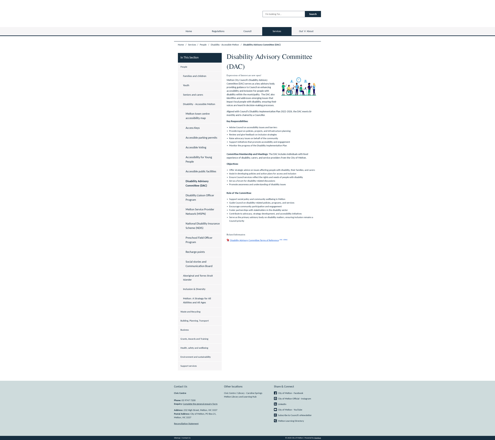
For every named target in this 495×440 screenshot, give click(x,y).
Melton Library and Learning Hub (240, 397)
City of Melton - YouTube (290, 410)
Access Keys (193, 128)
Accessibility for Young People (199, 159)
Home (181, 45)
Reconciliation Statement (186, 423)
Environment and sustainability (195, 357)
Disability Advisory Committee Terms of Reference (259, 240)
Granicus (317, 438)
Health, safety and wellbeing (194, 348)
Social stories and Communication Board (199, 264)
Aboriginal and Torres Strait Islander (198, 277)
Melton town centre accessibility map (198, 116)
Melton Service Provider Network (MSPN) (200, 211)
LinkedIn (282, 404)
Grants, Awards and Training (194, 339)
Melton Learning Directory (291, 421)
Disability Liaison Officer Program (200, 197)
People (203, 45)
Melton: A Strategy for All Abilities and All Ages (197, 300)
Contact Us (186, 438)
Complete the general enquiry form (200, 404)
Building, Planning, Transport (194, 321)
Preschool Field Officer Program (199, 240)
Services (277, 31)
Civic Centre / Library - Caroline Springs (243, 393)
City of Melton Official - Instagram (294, 398)
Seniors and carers (193, 95)
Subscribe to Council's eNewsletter (295, 415)
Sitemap (177, 438)
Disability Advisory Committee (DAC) (197, 183)
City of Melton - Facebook (290, 393)
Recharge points (195, 252)
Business (184, 330)
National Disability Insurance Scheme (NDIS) (203, 226)
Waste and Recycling (190, 312)
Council (247, 31)
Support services (188, 366)
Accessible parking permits (201, 137)
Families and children (194, 76)
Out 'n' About (306, 31)
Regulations (218, 31)
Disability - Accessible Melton (225, 45)
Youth (186, 85)
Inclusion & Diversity (194, 289)
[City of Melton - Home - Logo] (191, 14)
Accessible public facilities (201, 171)
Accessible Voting (196, 147)
